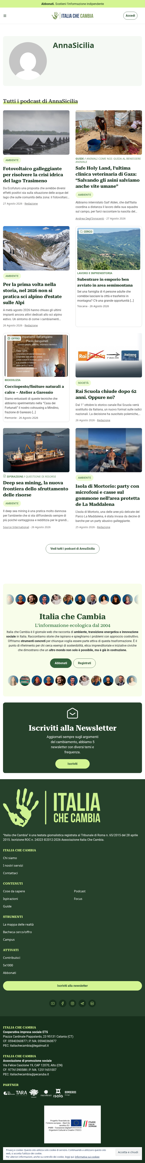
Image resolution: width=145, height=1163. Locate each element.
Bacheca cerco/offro (17, 932)
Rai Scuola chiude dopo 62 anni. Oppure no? (106, 394)
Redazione (31, 203)
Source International (16, 527)
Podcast (80, 891)
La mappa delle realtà (18, 924)
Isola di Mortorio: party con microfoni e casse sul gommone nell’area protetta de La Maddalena (108, 495)
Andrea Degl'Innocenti (90, 218)
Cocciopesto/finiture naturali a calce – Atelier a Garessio (34, 389)
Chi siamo (10, 858)
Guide (7, 906)
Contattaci (10, 873)
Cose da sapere (14, 891)
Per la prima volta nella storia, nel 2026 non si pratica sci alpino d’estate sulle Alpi (32, 293)
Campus (9, 939)
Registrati (84, 663)
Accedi (130, 15)
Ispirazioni (10, 899)
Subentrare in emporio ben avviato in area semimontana (105, 282)
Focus (78, 899)
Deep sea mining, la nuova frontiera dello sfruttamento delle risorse (35, 489)
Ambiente (84, 194)
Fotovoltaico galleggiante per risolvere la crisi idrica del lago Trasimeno (33, 174)
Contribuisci (11, 958)
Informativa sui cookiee (87, 1156)
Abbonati (61, 663)
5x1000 (8, 965)
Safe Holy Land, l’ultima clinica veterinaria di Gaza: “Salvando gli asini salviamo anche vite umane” (108, 177)
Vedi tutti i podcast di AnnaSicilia (72, 548)
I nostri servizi (13, 865)
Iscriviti (72, 764)
